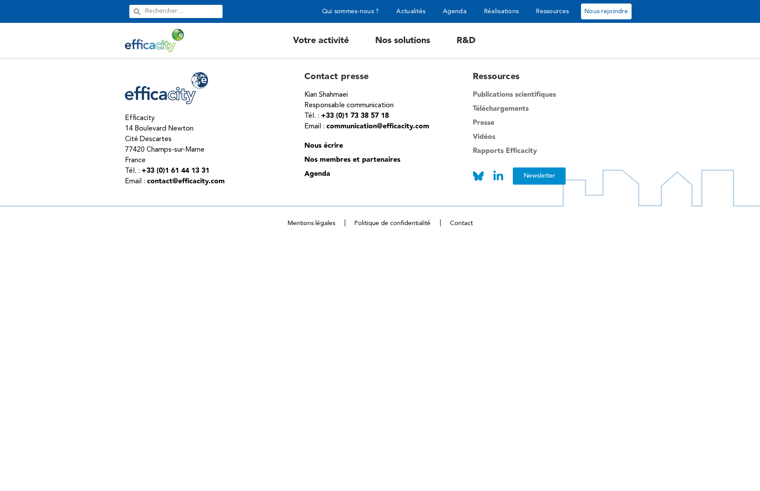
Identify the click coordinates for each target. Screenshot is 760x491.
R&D (466, 40)
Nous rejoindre (606, 11)
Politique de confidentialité (392, 223)
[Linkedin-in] (498, 176)
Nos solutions (402, 40)
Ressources (552, 11)
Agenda (455, 11)
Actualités (410, 11)
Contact (461, 223)
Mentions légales (311, 223)
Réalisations (501, 11)
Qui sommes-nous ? (350, 11)
